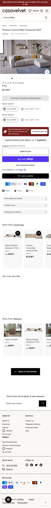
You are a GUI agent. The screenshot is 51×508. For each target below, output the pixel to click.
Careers (5, 428)
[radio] (10, 109)
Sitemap (20, 499)
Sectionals (23, 25)
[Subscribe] (42, 403)
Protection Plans (32, 428)
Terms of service (8, 503)
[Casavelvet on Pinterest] (41, 465)
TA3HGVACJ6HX (38, 131)
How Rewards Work (9, 442)
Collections (13, 25)
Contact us (30, 421)
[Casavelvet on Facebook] (31, 465)
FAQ (27, 431)
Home (4, 25)
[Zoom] (47, 72)
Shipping (5, 146)
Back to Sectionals (27, 371)
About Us (5, 421)
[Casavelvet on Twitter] (36, 465)
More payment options (25, 165)
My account (6, 434)
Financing (6, 424)
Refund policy (23, 503)
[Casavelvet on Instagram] (27, 465)
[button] (25, 175)
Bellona (5, 34)
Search (31, 499)
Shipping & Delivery (33, 424)
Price (4, 86)
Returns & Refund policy (11, 445)
